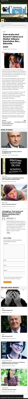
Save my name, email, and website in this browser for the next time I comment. (13, 278)
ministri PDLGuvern (13, 116)
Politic (4, 31)
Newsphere (18, 397)
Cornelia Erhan (14, 49)
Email (4, 265)
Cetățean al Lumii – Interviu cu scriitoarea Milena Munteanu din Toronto (13, 363)
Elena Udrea (14, 115)
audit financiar (10, 218)
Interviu (3, 360)
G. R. (11, 312)
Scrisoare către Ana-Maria (9, 389)
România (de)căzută (7, 310)
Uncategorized (5, 387)
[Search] (26, 20)
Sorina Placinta (20, 116)
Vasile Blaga (4, 118)
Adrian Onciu (12, 206)
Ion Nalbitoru (13, 365)
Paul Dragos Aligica (14, 155)
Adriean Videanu (8, 115)
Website (5, 270)
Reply (8, 232)
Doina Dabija (13, 391)
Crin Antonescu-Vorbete (20, 121)
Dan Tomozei (13, 181)
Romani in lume (9, 360)
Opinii (3, 149)
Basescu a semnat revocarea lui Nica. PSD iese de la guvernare (7, 123)
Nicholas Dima (13, 338)
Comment (5, 243)
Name (5, 260)
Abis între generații (7, 336)
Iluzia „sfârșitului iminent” (9, 204)
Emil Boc (18, 115)
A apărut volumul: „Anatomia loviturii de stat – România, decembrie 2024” (13, 178)
